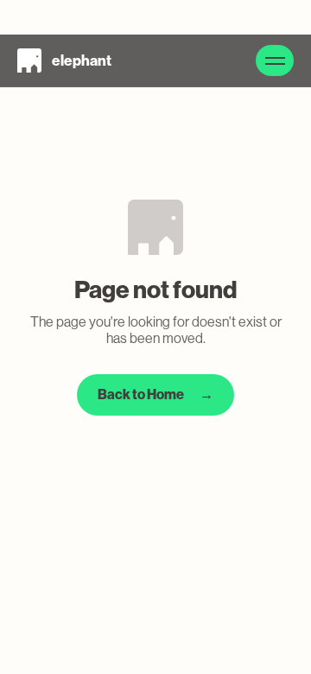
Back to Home (155, 394)
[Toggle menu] (275, 60)
